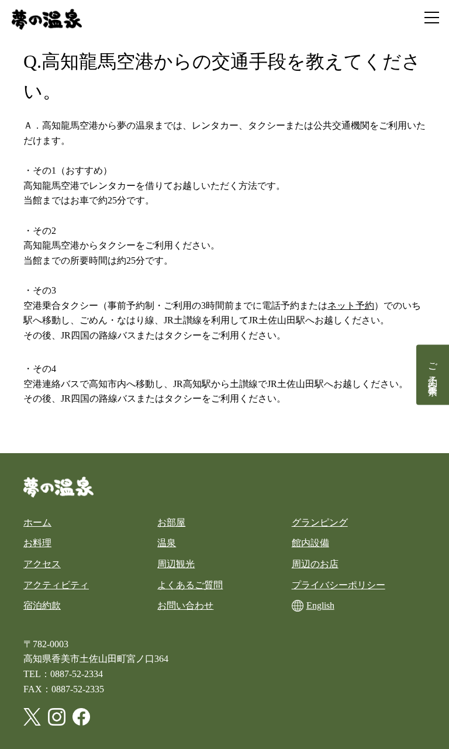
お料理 (37, 543)
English (320, 605)
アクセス (42, 564)
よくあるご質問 (190, 585)
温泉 (166, 543)
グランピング (320, 522)
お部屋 (171, 522)
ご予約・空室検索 (433, 368)
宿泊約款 (42, 605)
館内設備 (310, 543)
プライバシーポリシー (338, 585)
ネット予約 (350, 305)
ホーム (37, 522)
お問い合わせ (185, 605)
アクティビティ (56, 585)
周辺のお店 (315, 564)
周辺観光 (176, 564)
